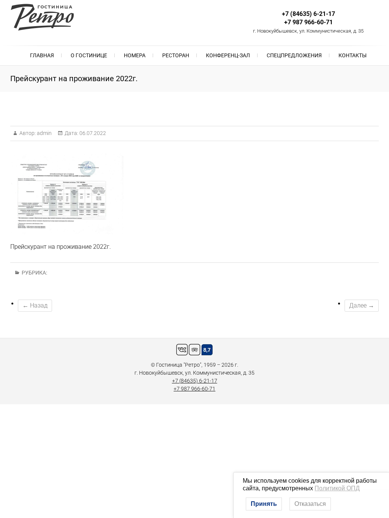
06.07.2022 (92, 133)
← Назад (34, 305)
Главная (42, 55)
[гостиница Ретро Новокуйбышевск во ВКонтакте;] (182, 348)
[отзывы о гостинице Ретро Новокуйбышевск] (194, 348)
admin (44, 133)
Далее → (361, 305)
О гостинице (89, 55)
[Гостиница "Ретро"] (44, 17)
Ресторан (175, 55)
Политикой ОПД (337, 488)
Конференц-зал (228, 55)
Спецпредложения (294, 55)
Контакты (352, 55)
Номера (134, 55)
